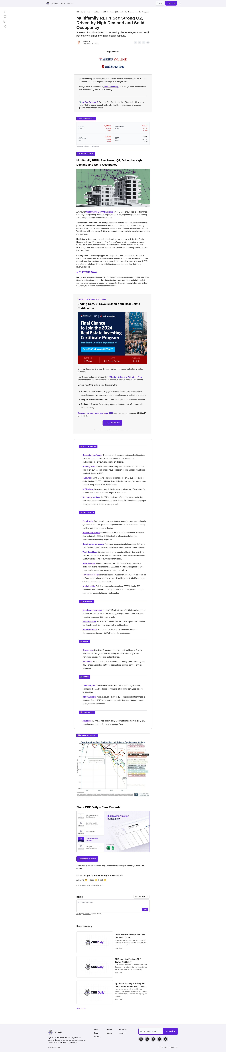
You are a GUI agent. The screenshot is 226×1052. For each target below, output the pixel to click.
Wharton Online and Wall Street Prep (125, 377)
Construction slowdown (93, 544)
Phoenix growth (90, 630)
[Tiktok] (153, 1039)
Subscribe (171, 3)
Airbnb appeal (89, 563)
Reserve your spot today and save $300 (95, 413)
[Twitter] (141, 1039)
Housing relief (89, 466)
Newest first (140, 897)
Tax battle (87, 478)
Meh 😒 (103, 880)
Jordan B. (86, 41)
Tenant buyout (89, 685)
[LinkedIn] (147, 1039)
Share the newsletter (87, 859)
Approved (87, 721)
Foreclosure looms (91, 575)
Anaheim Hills (89, 586)
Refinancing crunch (91, 533)
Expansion (87, 662)
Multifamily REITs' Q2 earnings (99, 212)
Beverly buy (88, 650)
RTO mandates (89, 697)
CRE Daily (79, 12)
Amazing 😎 (82, 880)
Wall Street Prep (111, 87)
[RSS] (165, 1039)
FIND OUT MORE (112, 423)
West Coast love (90, 552)
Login (160, 3)
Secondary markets (91, 497)
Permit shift (88, 521)
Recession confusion (92, 455)
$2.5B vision (88, 489)
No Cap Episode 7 (90, 102)
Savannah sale (89, 622)
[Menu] (179, 3)
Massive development (92, 610)
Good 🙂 (93, 880)
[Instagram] (159, 1039)
